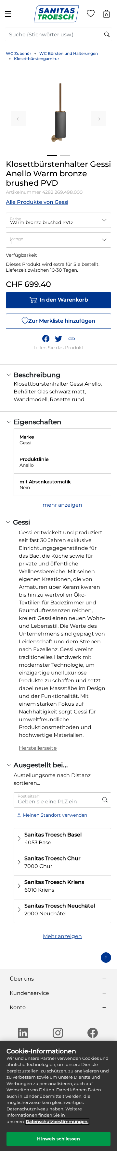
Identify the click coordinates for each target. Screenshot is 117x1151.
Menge (16, 238)
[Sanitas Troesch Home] (56, 13)
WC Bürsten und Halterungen (68, 53)
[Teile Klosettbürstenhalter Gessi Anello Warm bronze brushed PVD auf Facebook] (45, 338)
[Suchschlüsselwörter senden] (107, 35)
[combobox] (58, 34)
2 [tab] (65, 155)
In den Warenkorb (64, 300)
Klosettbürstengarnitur (36, 58)
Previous (18, 118)
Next (98, 118)
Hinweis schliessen (58, 1138)
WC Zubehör (18, 53)
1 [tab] (52, 155)
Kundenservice (29, 993)
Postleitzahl (29, 796)
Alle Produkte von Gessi (37, 202)
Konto (18, 1007)
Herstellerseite (38, 748)
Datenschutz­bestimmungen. (57, 1121)
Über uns (22, 979)
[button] (71, 338)
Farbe (15, 219)
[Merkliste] (91, 15)
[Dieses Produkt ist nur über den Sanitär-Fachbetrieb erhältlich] (105, 800)
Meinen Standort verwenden (55, 815)
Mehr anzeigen (62, 936)
